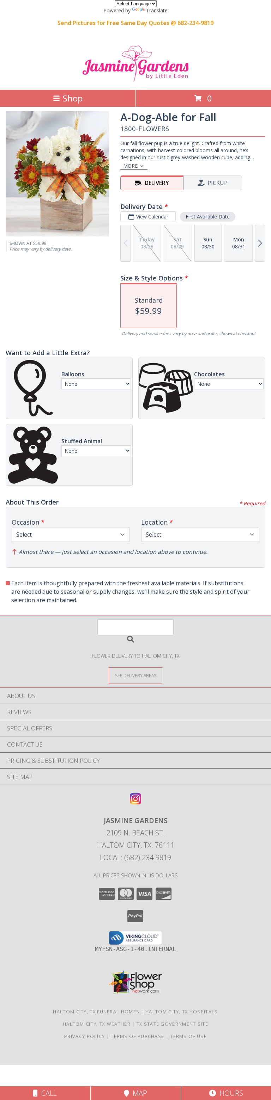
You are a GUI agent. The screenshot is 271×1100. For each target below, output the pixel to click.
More (130, 165)
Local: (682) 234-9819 (135, 857)
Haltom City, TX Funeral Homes (96, 1011)
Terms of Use (188, 1036)
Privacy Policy (84, 1036)
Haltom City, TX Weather (97, 1024)
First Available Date (208, 216)
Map (138, 1093)
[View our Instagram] (135, 802)
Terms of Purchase (137, 1036)
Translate (157, 10)
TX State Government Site (172, 1024)
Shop (73, 98)
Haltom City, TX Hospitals (181, 1011)
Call (47, 1093)
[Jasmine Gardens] (135, 79)
